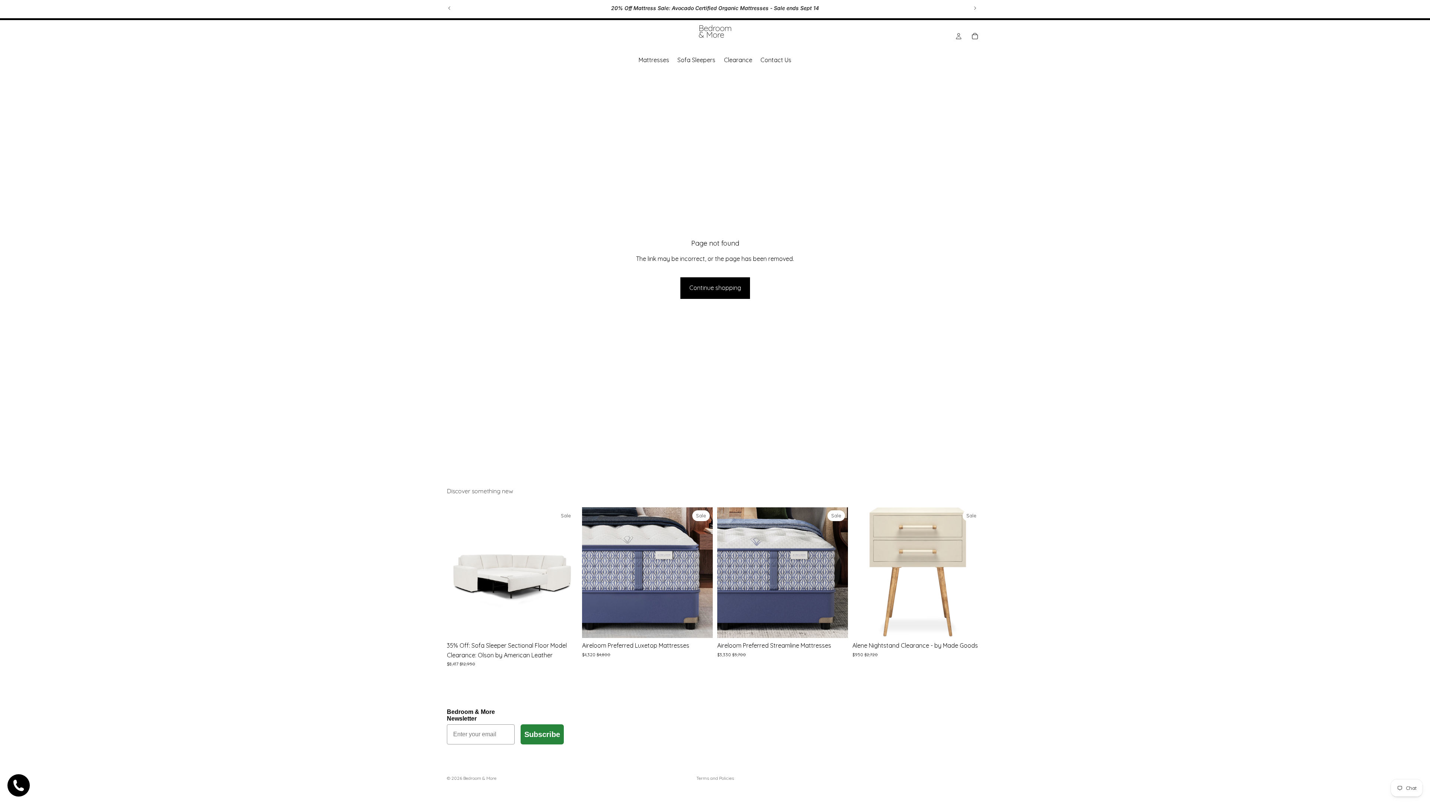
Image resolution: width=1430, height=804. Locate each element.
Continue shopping (715, 287)
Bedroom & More (479, 778)
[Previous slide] (449, 8)
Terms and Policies (715, 778)
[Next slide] (975, 8)
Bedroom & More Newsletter (471, 715)
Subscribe (542, 734)
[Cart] (975, 36)
